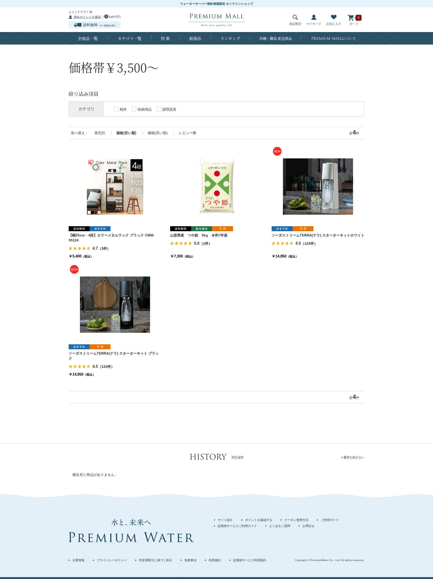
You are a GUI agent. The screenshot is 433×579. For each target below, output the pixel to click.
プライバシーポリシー (112, 560)
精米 (123, 109)
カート (354, 24)
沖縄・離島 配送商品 (275, 38)
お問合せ (308, 526)
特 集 (165, 38)
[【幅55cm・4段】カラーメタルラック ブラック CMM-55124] (115, 186)
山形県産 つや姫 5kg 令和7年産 (199, 235)
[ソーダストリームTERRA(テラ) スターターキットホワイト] (318, 186)
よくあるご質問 (279, 526)
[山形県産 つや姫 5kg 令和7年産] (216, 186)
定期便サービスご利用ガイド (237, 526)
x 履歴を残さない (352, 457)
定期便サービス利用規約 (249, 560)
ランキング (230, 38)
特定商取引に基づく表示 (155, 560)
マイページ (313, 24)
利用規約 (215, 560)
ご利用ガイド (330, 520)
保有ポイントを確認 (87, 17)
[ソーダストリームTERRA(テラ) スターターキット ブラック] (115, 305)
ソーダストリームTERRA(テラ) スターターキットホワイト (318, 235)
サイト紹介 (225, 520)
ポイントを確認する (258, 520)
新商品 (195, 38)
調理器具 (169, 109)
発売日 (99, 133)
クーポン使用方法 (296, 520)
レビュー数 (187, 133)
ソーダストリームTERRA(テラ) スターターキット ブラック (114, 355)
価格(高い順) (158, 133)
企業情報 (78, 560)
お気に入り (333, 24)
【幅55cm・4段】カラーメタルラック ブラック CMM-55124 (112, 237)
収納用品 (145, 109)
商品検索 (295, 24)
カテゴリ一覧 (130, 38)
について (333, 38)
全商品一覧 (88, 38)
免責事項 (190, 560)
